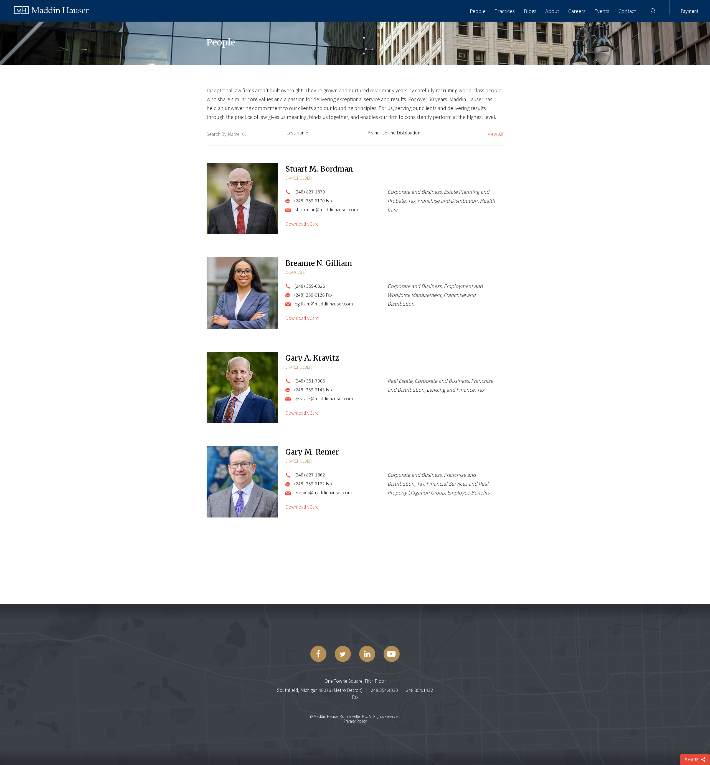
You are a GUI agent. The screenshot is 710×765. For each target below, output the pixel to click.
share (692, 759)
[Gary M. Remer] (242, 482)
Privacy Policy (355, 721)
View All (495, 134)
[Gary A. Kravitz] (242, 388)
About (552, 10)
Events (601, 10)
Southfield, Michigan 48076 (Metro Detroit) (320, 690)
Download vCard (302, 223)
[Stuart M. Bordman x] (242, 199)
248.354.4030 (384, 690)
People (478, 10)
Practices (505, 10)
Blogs (530, 10)
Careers (576, 10)
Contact (627, 10)
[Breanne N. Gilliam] (242, 293)
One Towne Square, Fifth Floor (355, 680)
